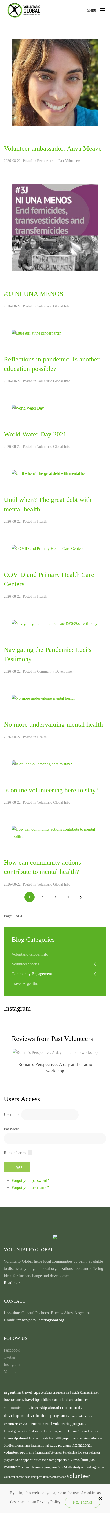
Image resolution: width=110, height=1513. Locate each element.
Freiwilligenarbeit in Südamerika (24, 1431)
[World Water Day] (28, 408)
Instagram (12, 1364)
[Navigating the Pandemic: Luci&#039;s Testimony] (54, 623)
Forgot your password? (30, 1180)
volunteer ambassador (53, 1477)
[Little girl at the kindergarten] (36, 333)
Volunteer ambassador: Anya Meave (53, 148)
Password (11, 1129)
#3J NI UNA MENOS (33, 294)
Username (12, 1114)
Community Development (55, 671)
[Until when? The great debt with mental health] (51, 473)
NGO (19, 1460)
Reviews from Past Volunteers (58, 161)
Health (42, 522)
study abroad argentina (89, 1467)
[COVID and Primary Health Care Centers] (47, 548)
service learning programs (39, 1467)
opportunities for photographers (45, 1460)
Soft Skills (65, 1467)
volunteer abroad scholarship (21, 1477)
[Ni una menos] (55, 227)
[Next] (80, 897)
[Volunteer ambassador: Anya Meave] (55, 82)
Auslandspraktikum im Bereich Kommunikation (70, 1392)
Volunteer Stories (25, 964)
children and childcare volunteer (64, 1400)
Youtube (10, 1371)
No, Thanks (82, 1502)
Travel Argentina (25, 983)
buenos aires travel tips (22, 1399)
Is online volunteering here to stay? (51, 790)
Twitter (9, 1357)
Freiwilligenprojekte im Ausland (67, 1431)
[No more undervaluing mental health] (43, 698)
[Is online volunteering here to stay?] (42, 763)
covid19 (25, 1424)
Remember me (15, 1152)
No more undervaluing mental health (53, 724)
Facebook (12, 1350)
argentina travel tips (22, 1392)
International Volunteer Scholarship (56, 1452)
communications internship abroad (32, 1408)
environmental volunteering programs (58, 1424)
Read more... (14, 1283)
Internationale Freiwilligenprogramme (55, 1438)
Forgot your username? (30, 1187)
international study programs (51, 1445)
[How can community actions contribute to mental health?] (55, 832)
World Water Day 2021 (35, 434)
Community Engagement (32, 974)
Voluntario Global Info (53, 306)
